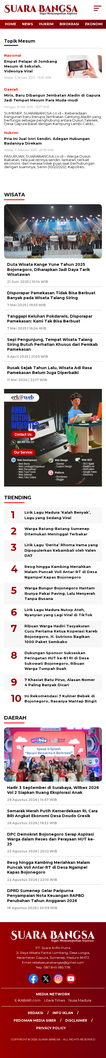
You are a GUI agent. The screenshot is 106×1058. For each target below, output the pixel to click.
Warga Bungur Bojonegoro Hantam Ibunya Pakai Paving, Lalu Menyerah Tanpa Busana (59, 593)
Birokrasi (69, 24)
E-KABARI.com (27, 1000)
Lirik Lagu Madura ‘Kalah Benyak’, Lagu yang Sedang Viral (57, 515)
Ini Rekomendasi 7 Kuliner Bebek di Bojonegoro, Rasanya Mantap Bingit (60, 699)
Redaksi (35, 1013)
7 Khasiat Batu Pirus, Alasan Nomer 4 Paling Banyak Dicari (59, 682)
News (27, 24)
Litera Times (54, 1000)
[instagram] (59, 982)
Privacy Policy (51, 1028)
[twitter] (46, 982)
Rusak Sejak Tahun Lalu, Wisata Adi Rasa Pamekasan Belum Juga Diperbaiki (49, 370)
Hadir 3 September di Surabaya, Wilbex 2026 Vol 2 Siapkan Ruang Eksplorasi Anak (53, 790)
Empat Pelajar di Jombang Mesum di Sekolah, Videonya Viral (30, 66)
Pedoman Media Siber (35, 1020)
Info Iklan (62, 1013)
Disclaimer (76, 1020)
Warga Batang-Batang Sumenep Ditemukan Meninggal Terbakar (56, 531)
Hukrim (46, 24)
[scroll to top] (98, 1026)
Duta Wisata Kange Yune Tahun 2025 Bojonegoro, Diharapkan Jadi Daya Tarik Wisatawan (48, 269)
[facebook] (34, 982)
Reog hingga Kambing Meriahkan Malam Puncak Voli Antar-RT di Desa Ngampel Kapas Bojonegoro (60, 571)
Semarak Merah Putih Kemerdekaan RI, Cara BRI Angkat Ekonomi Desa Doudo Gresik (52, 813)
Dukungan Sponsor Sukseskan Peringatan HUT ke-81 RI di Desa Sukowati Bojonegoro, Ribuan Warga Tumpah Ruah (56, 661)
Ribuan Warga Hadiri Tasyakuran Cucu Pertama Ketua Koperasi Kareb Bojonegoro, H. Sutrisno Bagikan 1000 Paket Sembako (61, 634)
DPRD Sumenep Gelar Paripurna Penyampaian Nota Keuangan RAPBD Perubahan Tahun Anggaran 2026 (45, 895)
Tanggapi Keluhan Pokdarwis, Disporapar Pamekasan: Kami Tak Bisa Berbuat (49, 319)
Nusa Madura (79, 1000)
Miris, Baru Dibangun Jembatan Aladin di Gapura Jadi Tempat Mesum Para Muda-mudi (52, 97)
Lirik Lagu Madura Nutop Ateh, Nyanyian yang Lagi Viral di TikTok (58, 612)
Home (10, 24)
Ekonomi (94, 24)
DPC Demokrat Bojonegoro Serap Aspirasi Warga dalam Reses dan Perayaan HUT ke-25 (51, 839)
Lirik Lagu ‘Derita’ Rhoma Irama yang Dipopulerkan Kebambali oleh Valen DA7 (61, 550)
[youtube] (71, 982)
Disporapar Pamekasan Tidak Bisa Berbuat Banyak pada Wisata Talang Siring (51, 295)
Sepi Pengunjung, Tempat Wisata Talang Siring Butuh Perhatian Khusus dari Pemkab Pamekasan (52, 344)
